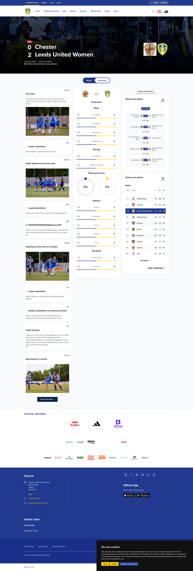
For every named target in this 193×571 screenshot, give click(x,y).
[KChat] (118, 423)
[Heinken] (69, 458)
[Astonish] (80, 442)
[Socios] (80, 458)
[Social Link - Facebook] (125, 474)
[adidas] (96, 423)
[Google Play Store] (143, 495)
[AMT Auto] (123, 442)
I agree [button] (105, 564)
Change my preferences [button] (129, 564)
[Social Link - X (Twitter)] (131, 474)
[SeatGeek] (91, 458)
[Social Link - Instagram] (137, 474)
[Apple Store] (129, 495)
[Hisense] (69, 442)
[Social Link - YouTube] (148, 474)
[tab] (89, 80)
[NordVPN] (113, 458)
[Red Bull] (74, 423)
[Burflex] (102, 442)
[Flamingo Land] (102, 458)
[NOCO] (47, 458)
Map (30, 494)
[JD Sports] (113, 442)
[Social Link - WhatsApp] (153, 474)
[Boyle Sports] (91, 442)
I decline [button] (114, 564)
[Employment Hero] (134, 458)
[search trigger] (153, 11)
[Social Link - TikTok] (142, 474)
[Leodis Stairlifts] (123, 458)
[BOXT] (58, 458)
